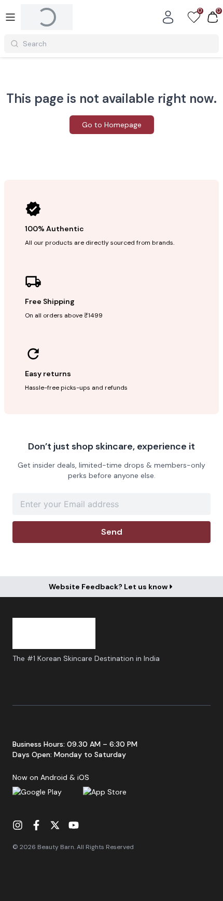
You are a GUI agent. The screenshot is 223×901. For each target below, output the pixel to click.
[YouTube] (73, 825)
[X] (55, 825)
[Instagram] (17, 825)
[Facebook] (36, 825)
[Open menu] (10, 17)
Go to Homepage (112, 124)
